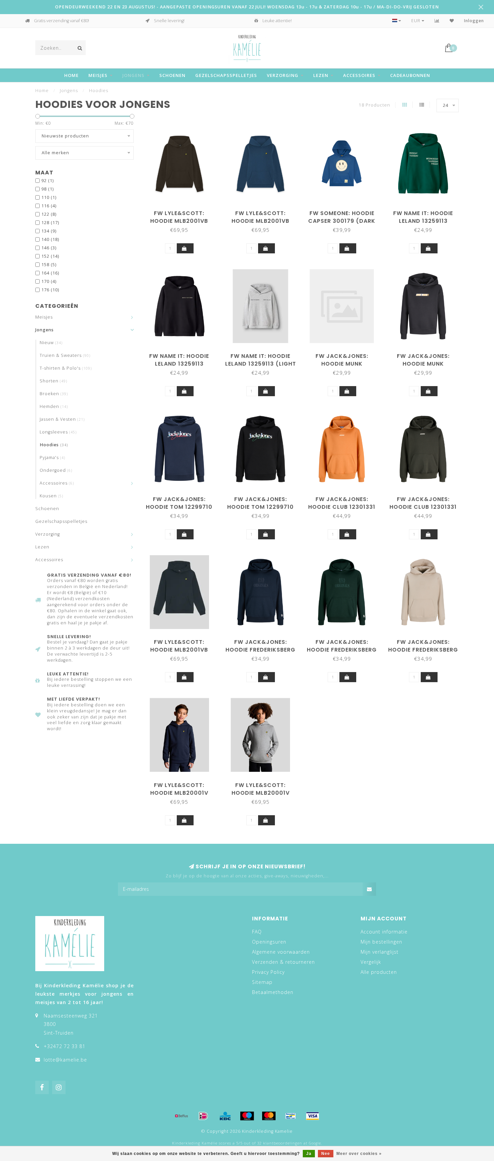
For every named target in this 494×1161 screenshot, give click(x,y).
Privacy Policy (268, 972)
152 (50, 256)
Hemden (54, 406)
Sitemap (262, 982)
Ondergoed (56, 470)
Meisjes (98, 75)
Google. (315, 1143)
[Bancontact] (290, 1116)
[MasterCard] (268, 1116)
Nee (325, 1153)
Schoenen (172, 75)
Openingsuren (269, 942)
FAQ (257, 931)
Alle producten (379, 972)
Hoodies (54, 445)
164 (50, 273)
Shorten (53, 381)
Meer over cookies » (359, 1153)
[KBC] (225, 1116)
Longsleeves (58, 432)
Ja (309, 1153)
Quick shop (182, 211)
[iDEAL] (203, 1116)
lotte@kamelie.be (65, 1059)
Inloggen (474, 21)
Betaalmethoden (272, 992)
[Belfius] (181, 1116)
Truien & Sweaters (65, 355)
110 (48, 197)
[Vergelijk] (437, 21)
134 (48, 231)
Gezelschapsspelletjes (226, 75)
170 (48, 281)
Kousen (51, 496)
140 (50, 239)
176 (50, 290)
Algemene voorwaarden (281, 952)
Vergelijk (371, 962)
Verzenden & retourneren (283, 962)
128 (50, 222)
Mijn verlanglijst (380, 952)
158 (48, 264)
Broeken (54, 394)
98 (47, 189)
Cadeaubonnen (410, 75)
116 (48, 206)
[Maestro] (247, 1116)
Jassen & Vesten (62, 419)
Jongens (133, 75)
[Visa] (312, 1116)
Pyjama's (52, 457)
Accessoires (359, 75)
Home (71, 75)
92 (47, 180)
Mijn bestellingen (381, 942)
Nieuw (51, 342)
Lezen (320, 75)
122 (48, 214)
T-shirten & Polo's (66, 368)
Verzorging (282, 75)
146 (48, 248)
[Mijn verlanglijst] (452, 21)
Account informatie (384, 931)
